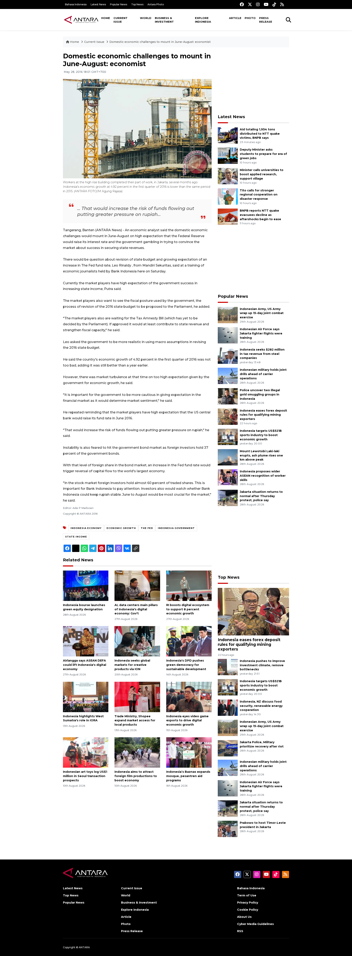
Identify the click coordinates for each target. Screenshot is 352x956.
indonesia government (176, 528)
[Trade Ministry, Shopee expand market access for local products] (137, 696)
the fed (147, 528)
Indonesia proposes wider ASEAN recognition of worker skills (263, 476)
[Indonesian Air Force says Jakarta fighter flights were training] (228, 335)
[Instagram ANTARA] (258, 4)
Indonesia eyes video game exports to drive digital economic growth (187, 720)
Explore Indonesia (203, 19)
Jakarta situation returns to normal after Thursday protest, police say (261, 496)
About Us (244, 917)
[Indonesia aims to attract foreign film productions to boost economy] (137, 752)
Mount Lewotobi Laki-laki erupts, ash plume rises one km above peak (261, 455)
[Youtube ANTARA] (266, 4)
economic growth (121, 528)
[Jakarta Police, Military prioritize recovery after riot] (228, 748)
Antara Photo (155, 4)
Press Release (265, 19)
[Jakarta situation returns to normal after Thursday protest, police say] (228, 498)
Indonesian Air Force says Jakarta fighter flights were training (261, 333)
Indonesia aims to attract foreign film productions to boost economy (135, 776)
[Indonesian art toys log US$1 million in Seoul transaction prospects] (85, 752)
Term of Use (246, 895)
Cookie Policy (247, 910)
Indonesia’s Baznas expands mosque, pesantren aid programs (188, 776)
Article (235, 18)
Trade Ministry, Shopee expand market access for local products (134, 720)
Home (105, 18)
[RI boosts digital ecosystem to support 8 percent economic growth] (189, 585)
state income (76, 536)
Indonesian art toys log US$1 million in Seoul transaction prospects (85, 776)
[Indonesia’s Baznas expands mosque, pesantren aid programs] (189, 752)
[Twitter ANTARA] (250, 4)
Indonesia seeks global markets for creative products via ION (132, 665)
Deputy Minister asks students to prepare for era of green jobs (263, 154)
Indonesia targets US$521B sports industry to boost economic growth (261, 435)
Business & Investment (164, 19)
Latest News (98, 4)
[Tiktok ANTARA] (274, 4)
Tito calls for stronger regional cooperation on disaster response (258, 195)
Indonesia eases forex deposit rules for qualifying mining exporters (263, 415)
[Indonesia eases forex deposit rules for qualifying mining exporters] (228, 416)
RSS (240, 931)
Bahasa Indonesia (76, 4)
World (145, 18)
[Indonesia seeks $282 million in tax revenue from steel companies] (228, 355)
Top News (137, 4)
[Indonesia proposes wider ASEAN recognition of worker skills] (228, 477)
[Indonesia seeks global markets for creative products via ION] (137, 641)
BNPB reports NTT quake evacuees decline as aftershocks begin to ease (260, 215)
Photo (250, 18)
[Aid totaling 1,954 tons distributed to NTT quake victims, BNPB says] (228, 135)
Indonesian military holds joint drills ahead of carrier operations (263, 374)
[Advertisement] (253, 80)
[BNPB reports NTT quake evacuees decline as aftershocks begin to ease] (228, 216)
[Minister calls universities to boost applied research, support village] (228, 176)
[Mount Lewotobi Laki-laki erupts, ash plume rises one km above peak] (228, 457)
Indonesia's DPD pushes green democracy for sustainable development (186, 665)
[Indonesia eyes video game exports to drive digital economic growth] (189, 696)
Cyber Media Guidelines (255, 924)
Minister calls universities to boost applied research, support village (261, 174)
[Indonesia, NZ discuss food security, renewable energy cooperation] (228, 707)
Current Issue (120, 19)
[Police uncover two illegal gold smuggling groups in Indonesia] (228, 396)
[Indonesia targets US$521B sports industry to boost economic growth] (228, 437)
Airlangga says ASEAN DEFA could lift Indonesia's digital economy (84, 665)
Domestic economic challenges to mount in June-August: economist (160, 42)
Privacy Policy (247, 902)
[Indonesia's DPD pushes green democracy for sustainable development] (189, 641)
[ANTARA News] (81, 19)
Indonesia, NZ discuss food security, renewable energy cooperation (261, 706)
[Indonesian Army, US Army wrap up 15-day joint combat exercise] (228, 315)
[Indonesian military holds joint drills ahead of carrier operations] (228, 376)
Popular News (118, 4)
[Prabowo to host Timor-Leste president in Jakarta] (228, 829)
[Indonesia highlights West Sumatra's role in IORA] (85, 696)
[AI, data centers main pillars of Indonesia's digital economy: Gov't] (137, 585)
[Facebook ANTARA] (242, 4)
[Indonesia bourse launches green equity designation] (85, 585)
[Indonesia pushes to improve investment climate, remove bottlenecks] (228, 667)
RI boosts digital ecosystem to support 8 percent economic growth (187, 609)
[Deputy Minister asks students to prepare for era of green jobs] (228, 156)
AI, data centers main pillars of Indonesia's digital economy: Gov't (136, 609)
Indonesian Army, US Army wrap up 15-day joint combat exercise (262, 313)
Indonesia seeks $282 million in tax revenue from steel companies (262, 354)
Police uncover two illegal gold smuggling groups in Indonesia (260, 394)
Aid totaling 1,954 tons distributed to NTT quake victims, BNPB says (260, 134)
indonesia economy (86, 528)
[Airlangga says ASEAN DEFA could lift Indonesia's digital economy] (85, 641)
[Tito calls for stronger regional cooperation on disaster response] (228, 196)
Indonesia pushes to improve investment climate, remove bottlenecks (262, 665)
